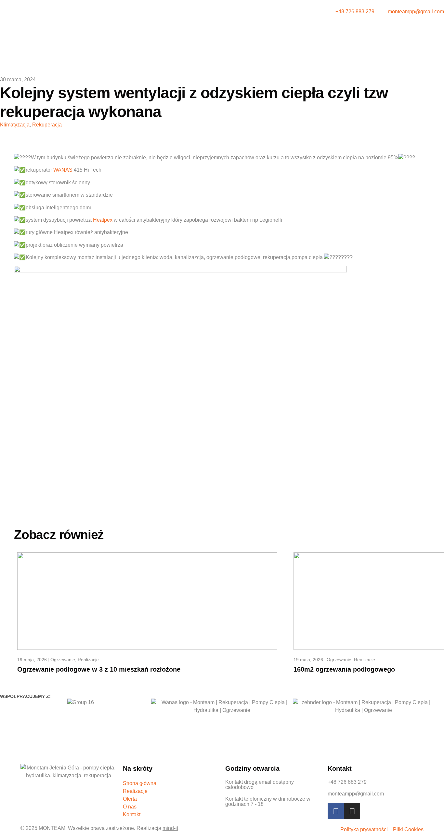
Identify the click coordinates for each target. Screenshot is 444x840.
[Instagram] (352, 811)
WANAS (62, 170)
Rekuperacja (47, 124)
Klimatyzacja (15, 124)
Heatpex (102, 220)
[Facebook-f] (336, 811)
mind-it (170, 828)
